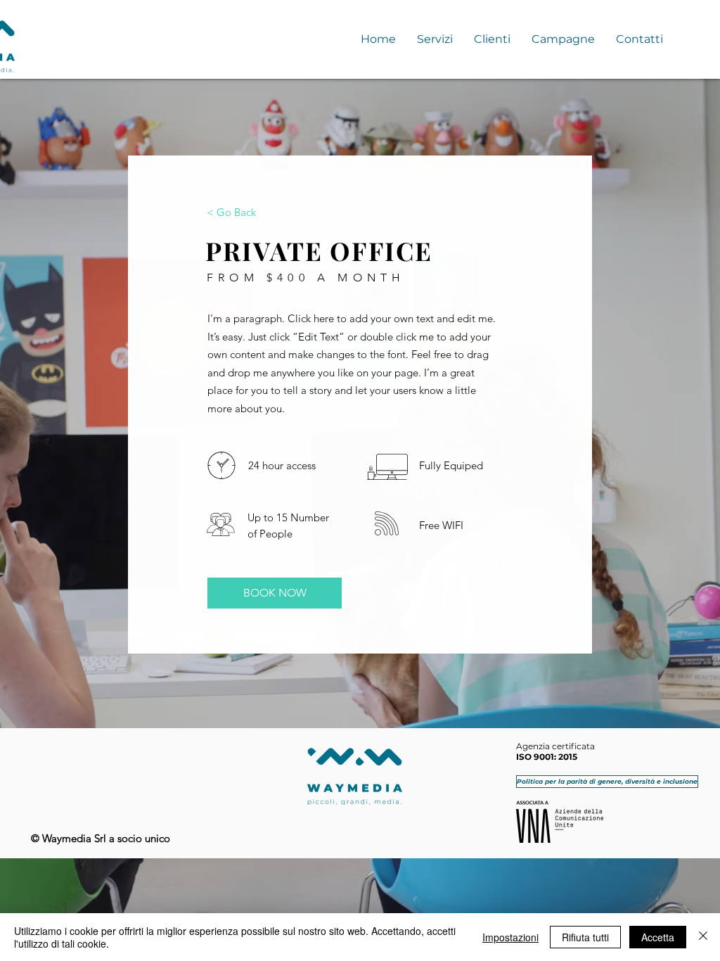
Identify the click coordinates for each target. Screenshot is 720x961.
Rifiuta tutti (585, 937)
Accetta (657, 937)
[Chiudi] (703, 937)
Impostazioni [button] (510, 937)
